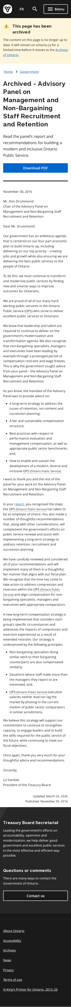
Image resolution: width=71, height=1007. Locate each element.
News (7, 960)
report (19, 504)
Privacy (8, 970)
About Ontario (13, 931)
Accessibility (12, 940)
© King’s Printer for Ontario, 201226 (30, 989)
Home (8, 72)
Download (35, 168)
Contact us (36, 895)
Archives (9, 950)
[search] (34, 9)
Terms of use (12, 979)
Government (29, 72)
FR (22, 9)
